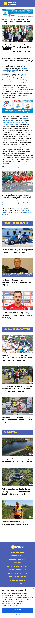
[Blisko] (33, 589)
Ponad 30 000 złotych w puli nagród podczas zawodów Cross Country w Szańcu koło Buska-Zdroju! (17, 388)
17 (25, 189)
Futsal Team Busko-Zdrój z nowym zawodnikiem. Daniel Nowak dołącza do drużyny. (17, 315)
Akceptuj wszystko (17, 609)
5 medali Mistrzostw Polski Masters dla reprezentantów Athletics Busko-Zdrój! (17, 419)
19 (28, 189)
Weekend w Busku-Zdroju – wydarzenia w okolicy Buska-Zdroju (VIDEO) (16, 282)
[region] (17, 602)
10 (15, 189)
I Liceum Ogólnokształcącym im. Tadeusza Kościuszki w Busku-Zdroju (15, 122)
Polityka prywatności (12, 605)
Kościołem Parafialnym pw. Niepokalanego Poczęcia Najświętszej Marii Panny (14, 76)
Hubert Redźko (17, 52)
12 (18, 189)
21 (31, 189)
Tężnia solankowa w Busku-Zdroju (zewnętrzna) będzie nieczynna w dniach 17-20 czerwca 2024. (16, 491)
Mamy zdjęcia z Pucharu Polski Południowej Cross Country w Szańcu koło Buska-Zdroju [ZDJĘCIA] (17, 357)
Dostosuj (17, 614)
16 (24, 189)
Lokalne (4, 54)
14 (21, 189)
